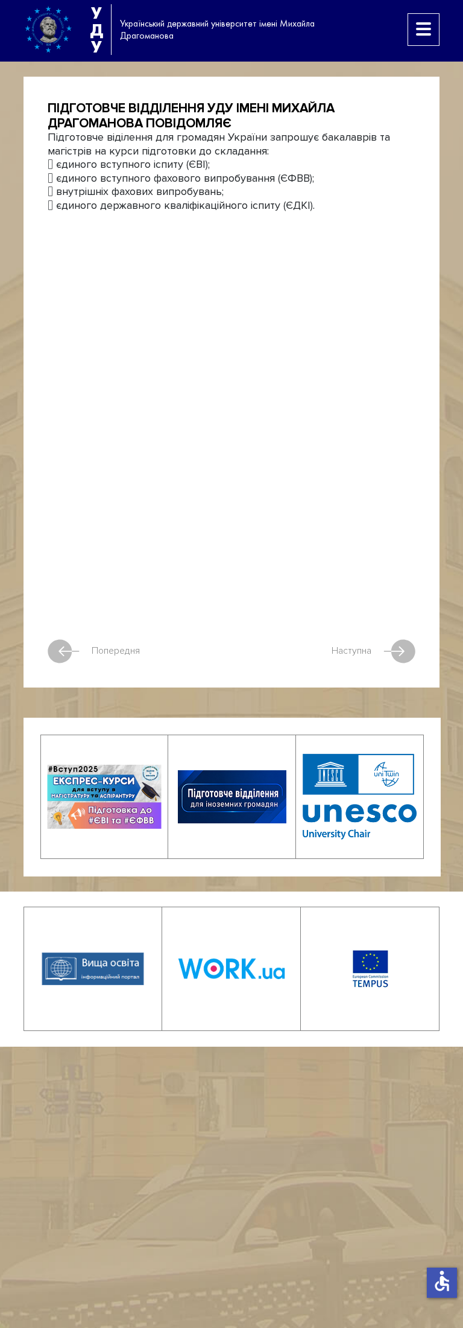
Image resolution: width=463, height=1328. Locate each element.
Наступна (351, 650)
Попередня (116, 650)
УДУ (96, 29)
